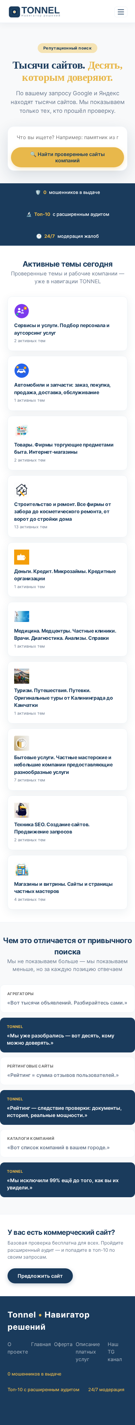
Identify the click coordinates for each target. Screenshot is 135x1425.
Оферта (63, 1344)
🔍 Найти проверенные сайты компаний (67, 157)
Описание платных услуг (88, 1351)
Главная (41, 1344)
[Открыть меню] (120, 12)
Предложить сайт (40, 1276)
